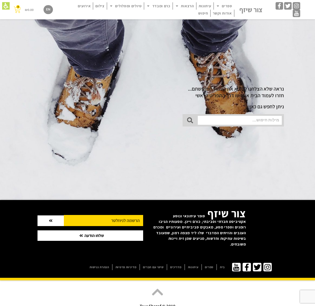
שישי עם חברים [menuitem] (153, 267)
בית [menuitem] (222, 267)
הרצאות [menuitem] (187, 5)
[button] (6, 6)
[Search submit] (190, 120)
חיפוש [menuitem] (203, 13)
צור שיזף (250, 9)
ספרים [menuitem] (227, 5)
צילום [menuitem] (100, 5)
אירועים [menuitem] (84, 5)
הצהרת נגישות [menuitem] (99, 267)
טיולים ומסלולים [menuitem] (128, 5)
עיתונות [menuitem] (205, 5)
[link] (296, 6)
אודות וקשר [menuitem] (222, 13)
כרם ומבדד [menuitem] (161, 5)
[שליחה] (51, 220)
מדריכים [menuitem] (176, 267)
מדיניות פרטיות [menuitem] (126, 267)
